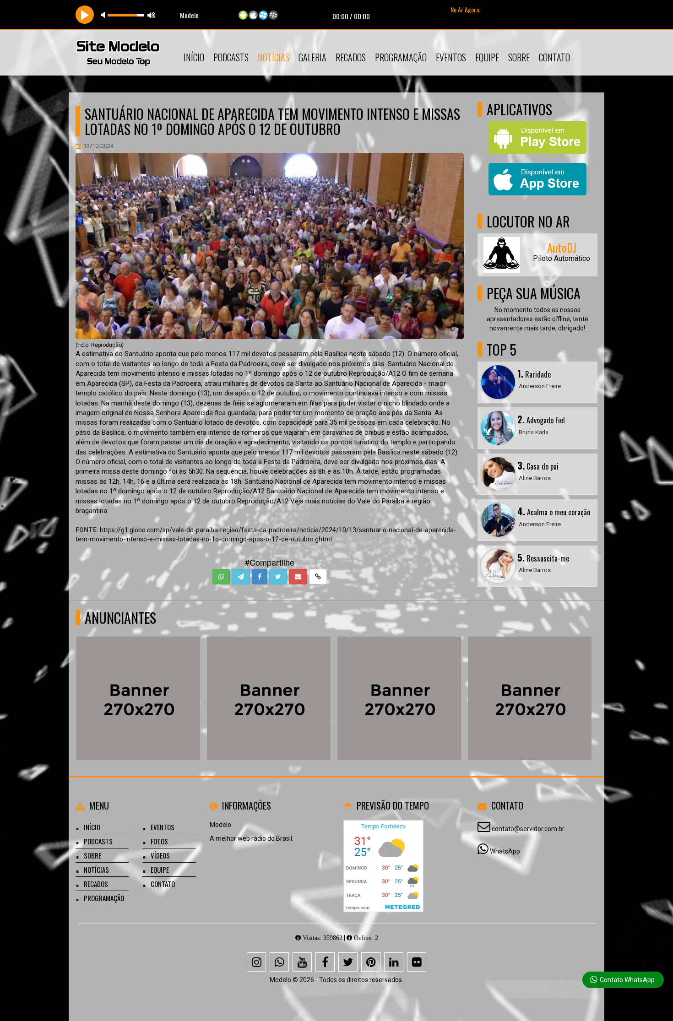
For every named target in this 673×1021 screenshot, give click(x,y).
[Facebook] (325, 962)
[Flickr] (416, 962)
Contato (554, 57)
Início (194, 57)
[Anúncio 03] (268, 682)
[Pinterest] (370, 962)
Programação (401, 57)
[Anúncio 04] (137, 682)
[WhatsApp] (279, 962)
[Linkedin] (393, 962)
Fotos (159, 841)
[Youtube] (302, 962)
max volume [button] (151, 14)
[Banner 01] (529, 682)
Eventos (451, 57)
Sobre (519, 57)
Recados (351, 57)
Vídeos (160, 855)
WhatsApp (505, 851)
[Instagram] (256, 962)
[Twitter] (348, 962)
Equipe (487, 57)
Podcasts (231, 57)
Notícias (273, 57)
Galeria (312, 57)
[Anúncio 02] (398, 682)
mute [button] (104, 14)
